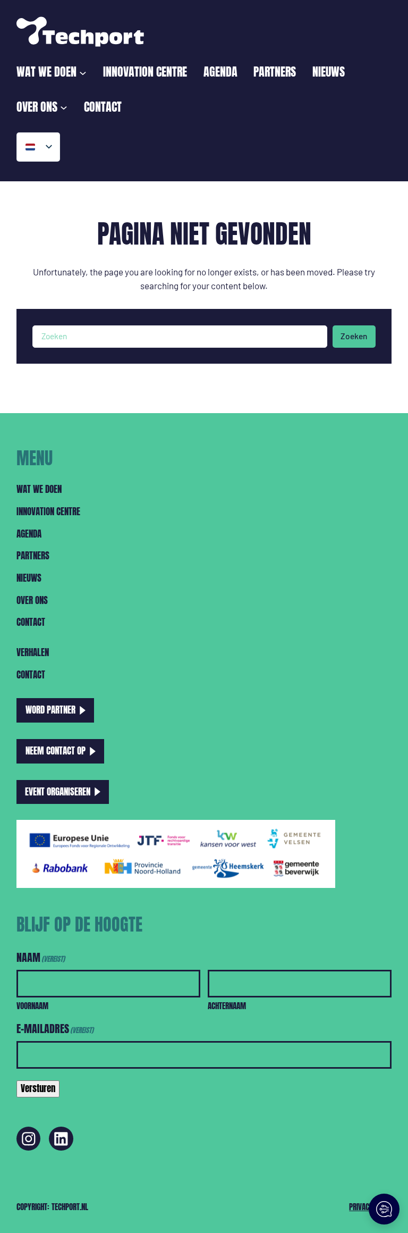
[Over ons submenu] (63, 107)
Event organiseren (57, 791)
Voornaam (32, 1006)
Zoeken (354, 336)
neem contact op (56, 751)
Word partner (50, 710)
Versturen (38, 1088)
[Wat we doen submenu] (83, 72)
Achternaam (227, 1006)
